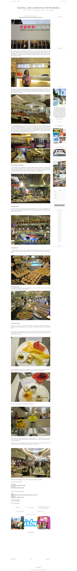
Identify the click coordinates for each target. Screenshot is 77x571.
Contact (18, 1)
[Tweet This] (27, 507)
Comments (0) (17, 507)
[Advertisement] (59, 67)
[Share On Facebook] (29, 507)
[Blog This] (33, 507)
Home (12, 1)
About (15, 1)
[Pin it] (32, 507)
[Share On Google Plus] (30, 507)
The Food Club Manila (45, 508)
